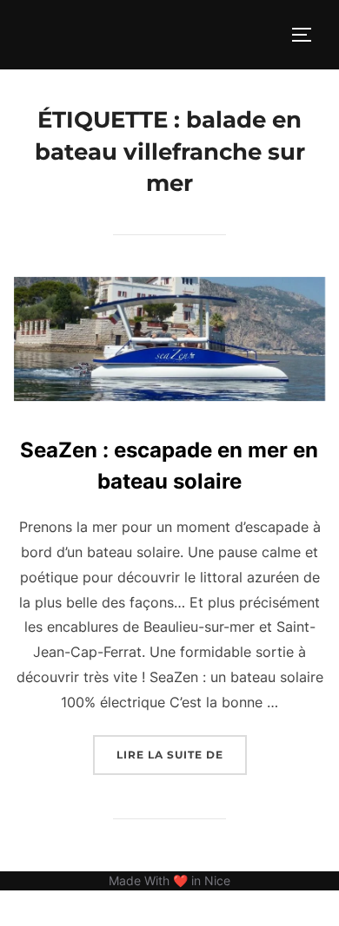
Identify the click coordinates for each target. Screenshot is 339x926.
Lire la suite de (181, 754)
